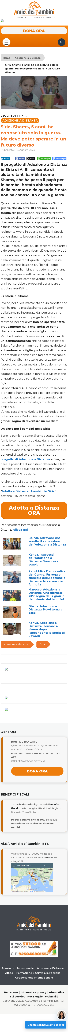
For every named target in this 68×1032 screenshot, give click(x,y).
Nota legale (35, 996)
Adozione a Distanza (28, 57)
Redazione (11, 992)
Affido (9, 973)
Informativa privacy (33, 992)
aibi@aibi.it (17, 861)
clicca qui (20, 529)
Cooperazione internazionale (34, 977)
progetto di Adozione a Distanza (25, 459)
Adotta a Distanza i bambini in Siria (28, 491)
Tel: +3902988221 (47, 857)
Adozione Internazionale (18, 968)
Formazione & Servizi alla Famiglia (38, 973)
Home (6, 57)
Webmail (50, 996)
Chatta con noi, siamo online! (46, 1024)
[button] (6, 42)
